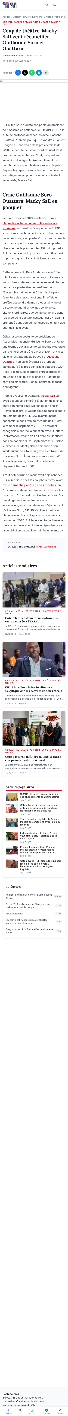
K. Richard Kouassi (22, 546)
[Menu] (62, 5)
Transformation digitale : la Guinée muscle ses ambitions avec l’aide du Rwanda (40, 822)
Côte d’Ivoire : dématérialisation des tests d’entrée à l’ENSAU (31, 619)
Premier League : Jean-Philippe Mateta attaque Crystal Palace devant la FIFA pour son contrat (37, 850)
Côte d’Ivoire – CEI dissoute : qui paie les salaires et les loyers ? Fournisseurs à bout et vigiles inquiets (40, 865)
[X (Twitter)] (25, 73)
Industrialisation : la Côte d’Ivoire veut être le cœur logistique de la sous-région (38, 836)
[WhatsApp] (32, 73)
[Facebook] (18, 73)
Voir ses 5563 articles (46, 547)
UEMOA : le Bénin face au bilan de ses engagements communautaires (39, 795)
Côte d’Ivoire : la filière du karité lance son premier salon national (33, 758)
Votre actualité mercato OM (19, 1405)
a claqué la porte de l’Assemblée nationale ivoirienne (30, 223)
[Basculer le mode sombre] (54, 5)
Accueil (6, 16)
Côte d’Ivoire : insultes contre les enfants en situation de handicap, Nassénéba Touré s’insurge (39, 808)
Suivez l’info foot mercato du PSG (23, 1397)
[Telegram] (39, 73)
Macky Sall (48, 395)
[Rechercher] (47, 5)
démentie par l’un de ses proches (33, 485)
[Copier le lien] (46, 73)
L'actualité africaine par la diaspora (23, 1401)
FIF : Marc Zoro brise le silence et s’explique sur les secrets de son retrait (33, 689)
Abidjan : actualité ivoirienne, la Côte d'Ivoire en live (40, 16)
